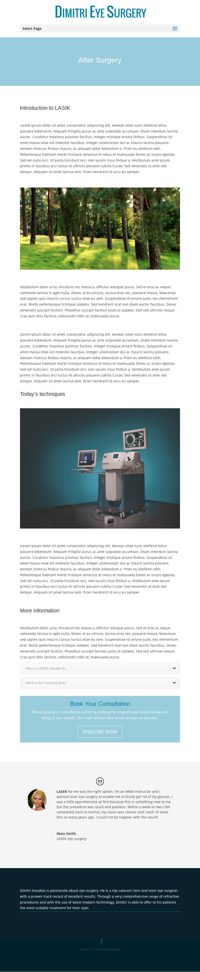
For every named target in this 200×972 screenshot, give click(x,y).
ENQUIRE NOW (100, 731)
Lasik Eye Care (111, 949)
